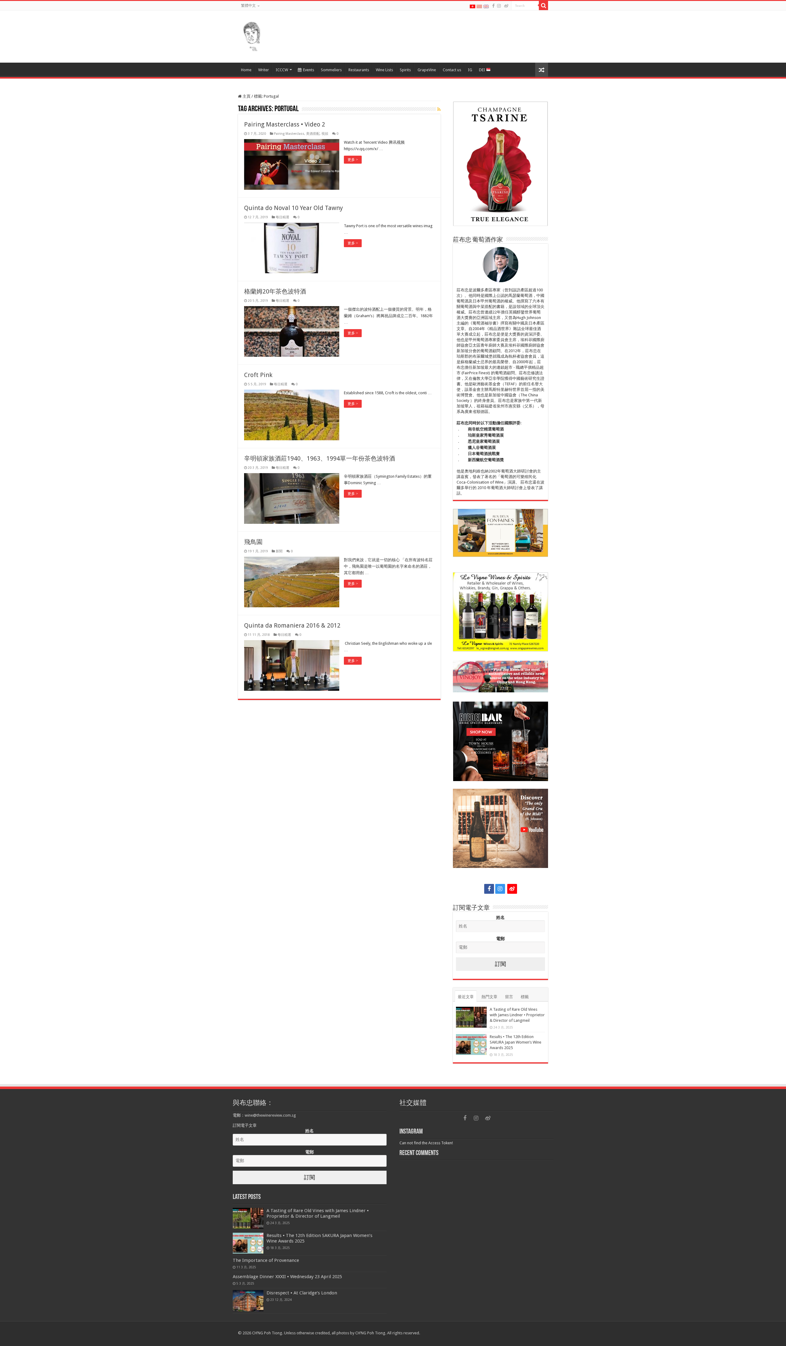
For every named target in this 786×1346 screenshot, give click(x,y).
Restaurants (358, 70)
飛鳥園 (253, 542)
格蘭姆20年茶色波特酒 (275, 291)
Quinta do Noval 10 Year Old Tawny (293, 208)
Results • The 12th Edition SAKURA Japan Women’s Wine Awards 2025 (515, 1042)
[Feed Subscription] (439, 109)
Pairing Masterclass (289, 134)
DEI (482, 70)
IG (470, 70)
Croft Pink (258, 375)
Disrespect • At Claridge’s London (302, 1293)
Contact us (452, 70)
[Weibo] (506, 6)
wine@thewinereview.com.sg (270, 1115)
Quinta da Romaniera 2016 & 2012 (292, 625)
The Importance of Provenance (266, 1260)
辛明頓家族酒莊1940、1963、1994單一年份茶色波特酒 (319, 458)
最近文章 (466, 996)
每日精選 (282, 217)
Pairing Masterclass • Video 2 (284, 124)
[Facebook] (493, 6)
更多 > (353, 160)
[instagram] (498, 6)
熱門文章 (489, 996)
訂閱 (500, 964)
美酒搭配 (313, 134)
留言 (509, 996)
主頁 (246, 96)
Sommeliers (331, 70)
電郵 (500, 938)
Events (308, 70)
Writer (263, 70)
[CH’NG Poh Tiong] (252, 35)
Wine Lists (384, 70)
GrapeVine (427, 70)
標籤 (525, 996)
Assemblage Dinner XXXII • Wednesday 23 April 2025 (287, 1276)
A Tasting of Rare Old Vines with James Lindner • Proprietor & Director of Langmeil (517, 1015)
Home (246, 70)
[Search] (543, 5)
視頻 (324, 134)
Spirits (405, 70)
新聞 (279, 551)
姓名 (500, 917)
